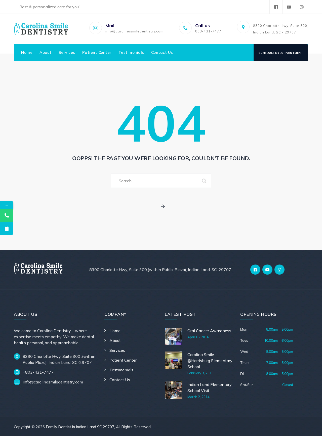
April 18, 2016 (198, 337)
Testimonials (131, 52)
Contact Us (162, 52)
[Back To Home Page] (161, 206)
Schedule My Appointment (281, 53)
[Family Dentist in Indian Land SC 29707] (41, 29)
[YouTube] (289, 7)
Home (26, 52)
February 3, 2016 (200, 373)
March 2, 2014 (198, 397)
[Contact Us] (6, 215)
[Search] (205, 181)
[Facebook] (276, 7)
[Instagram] (301, 7)
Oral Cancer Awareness (209, 330)
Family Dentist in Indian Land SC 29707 (80, 426)
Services (67, 52)
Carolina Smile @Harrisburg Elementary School (209, 360)
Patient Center (96, 52)
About (45, 52)
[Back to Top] (311, 427)
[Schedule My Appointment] (6, 228)
